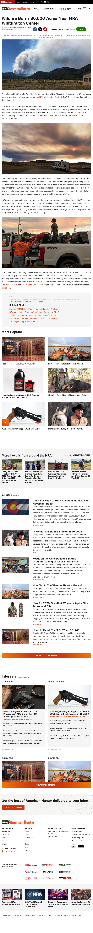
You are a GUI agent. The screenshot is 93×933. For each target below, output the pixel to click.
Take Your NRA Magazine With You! (11, 903)
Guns (27, 841)
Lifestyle (9, 30)
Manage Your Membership (80, 841)
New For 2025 (8, 682)
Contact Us (5, 834)
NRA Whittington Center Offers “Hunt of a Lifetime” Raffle (34, 312)
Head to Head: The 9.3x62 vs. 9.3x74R (56, 630)
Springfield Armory (10, 719)
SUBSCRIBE (13, 807)
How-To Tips (54, 758)
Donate (31, 2)
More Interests (23, 677)
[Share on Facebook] (35, 28)
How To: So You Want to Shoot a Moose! (57, 585)
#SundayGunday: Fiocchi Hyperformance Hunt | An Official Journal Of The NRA (68, 729)
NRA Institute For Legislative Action (58, 832)
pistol (21, 719)
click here (6, 287)
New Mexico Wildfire (27, 299)
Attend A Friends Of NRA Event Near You (80, 903)
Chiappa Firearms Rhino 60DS (60, 717)
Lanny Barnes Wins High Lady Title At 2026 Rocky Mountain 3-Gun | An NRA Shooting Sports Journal (11, 477)
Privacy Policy (6, 915)
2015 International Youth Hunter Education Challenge (32, 315)
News (36, 9)
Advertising (6, 831)
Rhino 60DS (75, 717)
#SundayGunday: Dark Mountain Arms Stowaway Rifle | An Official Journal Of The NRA (69, 737)
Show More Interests (59, 785)
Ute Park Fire (14, 299)
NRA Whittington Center (50, 97)
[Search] (89, 9)
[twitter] (40, 28)
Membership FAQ (77, 838)
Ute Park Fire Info (9, 284)
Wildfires (38, 299)
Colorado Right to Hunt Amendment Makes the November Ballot (61, 502)
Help (3, 841)
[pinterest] (45, 28)
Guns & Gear (65, 9)
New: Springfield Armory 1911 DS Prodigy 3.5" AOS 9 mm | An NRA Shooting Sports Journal (20, 714)
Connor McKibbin (38, 301)
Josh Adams (71, 299)
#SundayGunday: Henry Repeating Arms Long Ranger (33, 318)
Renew (24, 2)
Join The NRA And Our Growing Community (33, 904)
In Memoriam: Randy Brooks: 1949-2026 (57, 532)
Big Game (40, 597)
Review (39, 645)
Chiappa (83, 717)
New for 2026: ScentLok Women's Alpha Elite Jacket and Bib (60, 604)
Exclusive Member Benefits (81, 834)
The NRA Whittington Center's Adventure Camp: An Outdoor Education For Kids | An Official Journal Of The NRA (34, 477)
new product (29, 719)
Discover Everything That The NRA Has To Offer (58, 904)
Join (19, 2)
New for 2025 (6, 750)
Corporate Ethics (30, 915)
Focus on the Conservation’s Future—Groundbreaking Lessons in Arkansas (55, 560)
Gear (39, 624)
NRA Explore (52, 836)
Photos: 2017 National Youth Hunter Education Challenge (34, 309)
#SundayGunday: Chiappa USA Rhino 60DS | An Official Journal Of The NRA (69, 713)
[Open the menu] (84, 8)
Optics (27, 844)
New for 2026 (49, 9)
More (15, 495)
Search (4, 844)
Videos (27, 850)
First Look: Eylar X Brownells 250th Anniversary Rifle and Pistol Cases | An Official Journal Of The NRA (22, 742)
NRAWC (81, 112)
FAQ (3, 838)
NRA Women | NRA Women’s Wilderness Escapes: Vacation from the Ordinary (57, 475)
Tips (26, 847)
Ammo (27, 834)
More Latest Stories (55, 655)
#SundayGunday (56, 682)
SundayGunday (54, 750)
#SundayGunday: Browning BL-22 (24, 321)
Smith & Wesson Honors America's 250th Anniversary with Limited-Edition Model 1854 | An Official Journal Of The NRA (23, 733)
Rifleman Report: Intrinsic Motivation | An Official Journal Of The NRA (80, 475)
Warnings (42, 915)
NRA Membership (77, 831)
